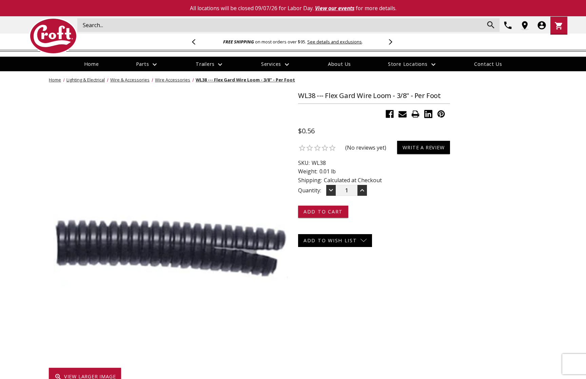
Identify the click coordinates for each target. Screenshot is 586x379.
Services (276, 64)
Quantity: (309, 190)
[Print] (415, 114)
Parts (147, 64)
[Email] (402, 114)
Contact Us (488, 64)
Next (389, 41)
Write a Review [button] (423, 147)
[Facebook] (390, 114)
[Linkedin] (428, 114)
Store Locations (412, 64)
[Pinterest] (441, 114)
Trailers (210, 64)
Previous (196, 41)
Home (91, 64)
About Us (339, 64)
